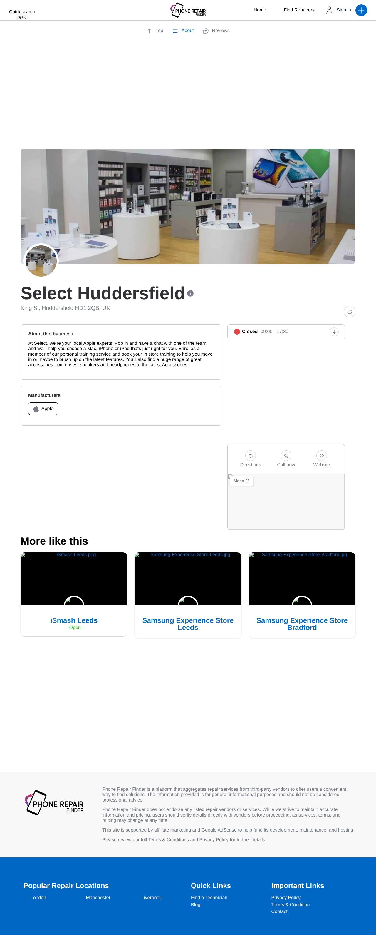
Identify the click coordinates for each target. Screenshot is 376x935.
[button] (361, 10)
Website (321, 464)
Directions (250, 464)
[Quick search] (22, 3)
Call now (286, 464)
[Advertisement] (188, 102)
